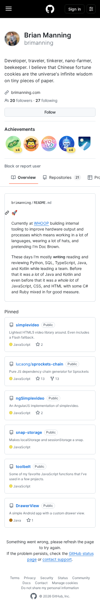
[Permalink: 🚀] (7, 213)
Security (46, 578)
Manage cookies (65, 583)
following (47, 100)
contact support (57, 559)
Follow (50, 112)
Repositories (64, 177)
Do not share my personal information (50, 588)
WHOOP (41, 223)
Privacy (30, 578)
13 (42, 379)
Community (81, 578)
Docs (26, 583)
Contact (41, 583)
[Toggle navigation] (8, 8)
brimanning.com (25, 92)
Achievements (19, 129)
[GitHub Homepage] (33, 596)
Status (63, 578)
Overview (27, 177)
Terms (14, 578)
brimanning (21, 203)
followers (21, 100)
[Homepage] (50, 8)
